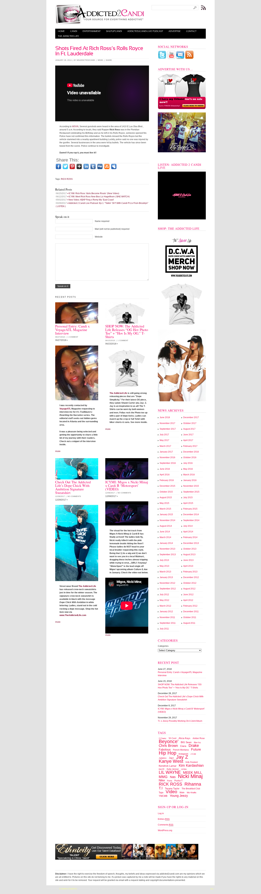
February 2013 (190, 571)
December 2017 (191, 417)
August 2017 (189, 429)
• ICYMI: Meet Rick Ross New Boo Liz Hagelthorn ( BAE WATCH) (93, 196)
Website (99, 237)
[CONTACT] (191, 31)
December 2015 (167, 486)
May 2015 (164, 503)
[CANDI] (73, 31)
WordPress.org (165, 830)
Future (196, 749)
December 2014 (191, 514)
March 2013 (165, 571)
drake (194, 745)
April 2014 (188, 531)
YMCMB (163, 796)
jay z (182, 757)
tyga (161, 792)
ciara (183, 746)
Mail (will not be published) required (112, 229)
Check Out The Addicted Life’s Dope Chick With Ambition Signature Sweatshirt (73, 487)
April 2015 (188, 503)
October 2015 (166, 492)
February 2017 (190, 446)
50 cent (172, 738)
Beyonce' (168, 741)
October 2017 (189, 423)
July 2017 (164, 434)
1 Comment (72, 337)
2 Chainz (162, 738)
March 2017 (165, 446)
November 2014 (167, 520)
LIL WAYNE (170, 772)
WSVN (75, 126)
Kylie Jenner (173, 769)
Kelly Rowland (192, 762)
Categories (163, 646)
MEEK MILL (192, 772)
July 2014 (188, 526)
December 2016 (191, 452)
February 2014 (190, 537)
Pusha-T (178, 780)
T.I (161, 788)
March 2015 (165, 509)
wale (182, 792)
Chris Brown (168, 746)
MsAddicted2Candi (86, 60)
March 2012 (165, 606)
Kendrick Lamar (167, 765)
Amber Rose (199, 738)
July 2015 (188, 497)
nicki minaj (190, 776)
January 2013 (166, 577)
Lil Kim (184, 769)
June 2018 (165, 417)
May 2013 (164, 566)
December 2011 (191, 611)
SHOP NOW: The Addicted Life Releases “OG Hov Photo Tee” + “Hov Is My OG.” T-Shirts (126, 331)
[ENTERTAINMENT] (91, 31)
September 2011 (168, 623)
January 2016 (190, 480)
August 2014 (166, 526)
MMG (163, 777)
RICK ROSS (67, 179)
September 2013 (168, 554)
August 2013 (189, 554)
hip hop (167, 753)
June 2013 (188, 560)
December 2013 (191, 543)
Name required (102, 221)
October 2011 (189, 617)
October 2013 (189, 549)
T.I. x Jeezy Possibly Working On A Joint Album (180, 721)
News (100, 60)
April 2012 (188, 600)
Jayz (171, 758)
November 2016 (167, 457)
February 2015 (190, 509)
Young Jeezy (179, 795)
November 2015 (191, 486)
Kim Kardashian (191, 765)
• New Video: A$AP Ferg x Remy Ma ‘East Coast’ (85, 200)
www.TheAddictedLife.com (72, 615)
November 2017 (167, 423)
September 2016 (168, 463)
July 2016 (188, 463)
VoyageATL (65, 409)
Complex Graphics (68, 888)
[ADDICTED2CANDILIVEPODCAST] (145, 31)
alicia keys (184, 738)
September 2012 (168, 588)
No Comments (74, 496)
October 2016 (189, 457)
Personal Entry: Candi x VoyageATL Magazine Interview (72, 330)
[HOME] (61, 31)
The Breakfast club (191, 788)
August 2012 (189, 588)
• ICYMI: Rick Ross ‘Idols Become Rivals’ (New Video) (87, 193)
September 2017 (168, 429)
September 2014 (191, 520)
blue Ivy (197, 742)
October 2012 (189, 583)
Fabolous (165, 749)
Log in (161, 813)
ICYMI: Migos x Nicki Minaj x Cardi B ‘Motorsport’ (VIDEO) (126, 485)
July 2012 (164, 594)
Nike (162, 780)
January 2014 (166, 543)
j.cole (193, 754)
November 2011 (167, 617)
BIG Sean (186, 742)
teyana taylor (172, 788)
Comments (165, 825)
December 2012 (191, 577)
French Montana (181, 750)
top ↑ (212, 889)
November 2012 (167, 583)
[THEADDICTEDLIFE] (68, 36)
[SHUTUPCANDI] (114, 31)
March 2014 (165, 537)
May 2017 (164, 440)
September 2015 (191, 492)
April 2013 (188, 566)
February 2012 (190, 606)
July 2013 (164, 560)
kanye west (171, 761)
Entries (164, 819)
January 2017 (166, 452)
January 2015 (166, 514)
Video (171, 791)
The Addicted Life (118, 393)
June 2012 (188, 594)
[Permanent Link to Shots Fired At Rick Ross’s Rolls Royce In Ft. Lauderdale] (99, 50)
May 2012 (164, 600)
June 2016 (165, 469)
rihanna (192, 784)
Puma (169, 781)
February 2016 (167, 480)
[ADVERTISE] (174, 31)
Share (109, 60)
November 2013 (167, 549)
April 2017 (188, 440)
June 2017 (188, 434)
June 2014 (165, 531)
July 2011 (164, 628)
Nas (173, 777)
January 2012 (166, 611)
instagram (183, 754)
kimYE (161, 769)
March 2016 (189, 474)
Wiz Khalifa (191, 792)
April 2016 (165, 474)
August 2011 (189, 623)
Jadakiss (163, 758)
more (57, 451)
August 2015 (166, 497)
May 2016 (188, 469)
